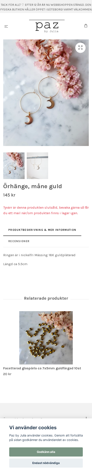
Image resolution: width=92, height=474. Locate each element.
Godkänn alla (46, 452)
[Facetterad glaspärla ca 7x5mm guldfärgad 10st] (46, 337)
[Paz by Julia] (47, 26)
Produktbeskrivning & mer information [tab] (42, 229)
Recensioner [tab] (19, 241)
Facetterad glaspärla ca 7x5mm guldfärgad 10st (42, 368)
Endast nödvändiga (46, 463)
